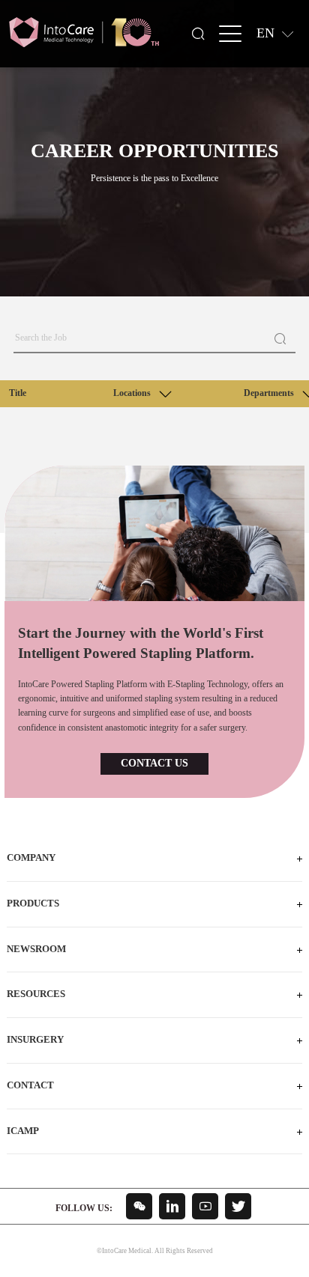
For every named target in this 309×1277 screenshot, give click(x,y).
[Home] (84, 32)
